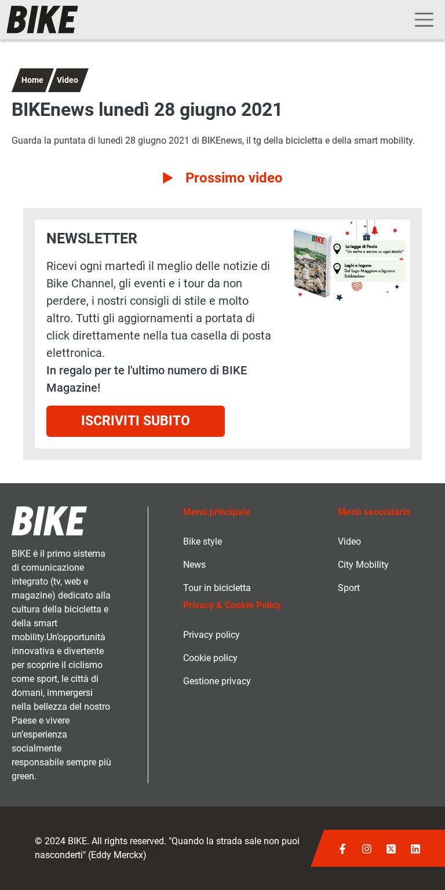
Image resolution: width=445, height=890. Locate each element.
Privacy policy (211, 634)
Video (67, 80)
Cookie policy (210, 657)
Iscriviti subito (135, 421)
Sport (349, 587)
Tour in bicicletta (217, 587)
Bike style (202, 541)
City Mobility (363, 564)
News (194, 564)
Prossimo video (234, 178)
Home (32, 80)
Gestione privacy (217, 681)
